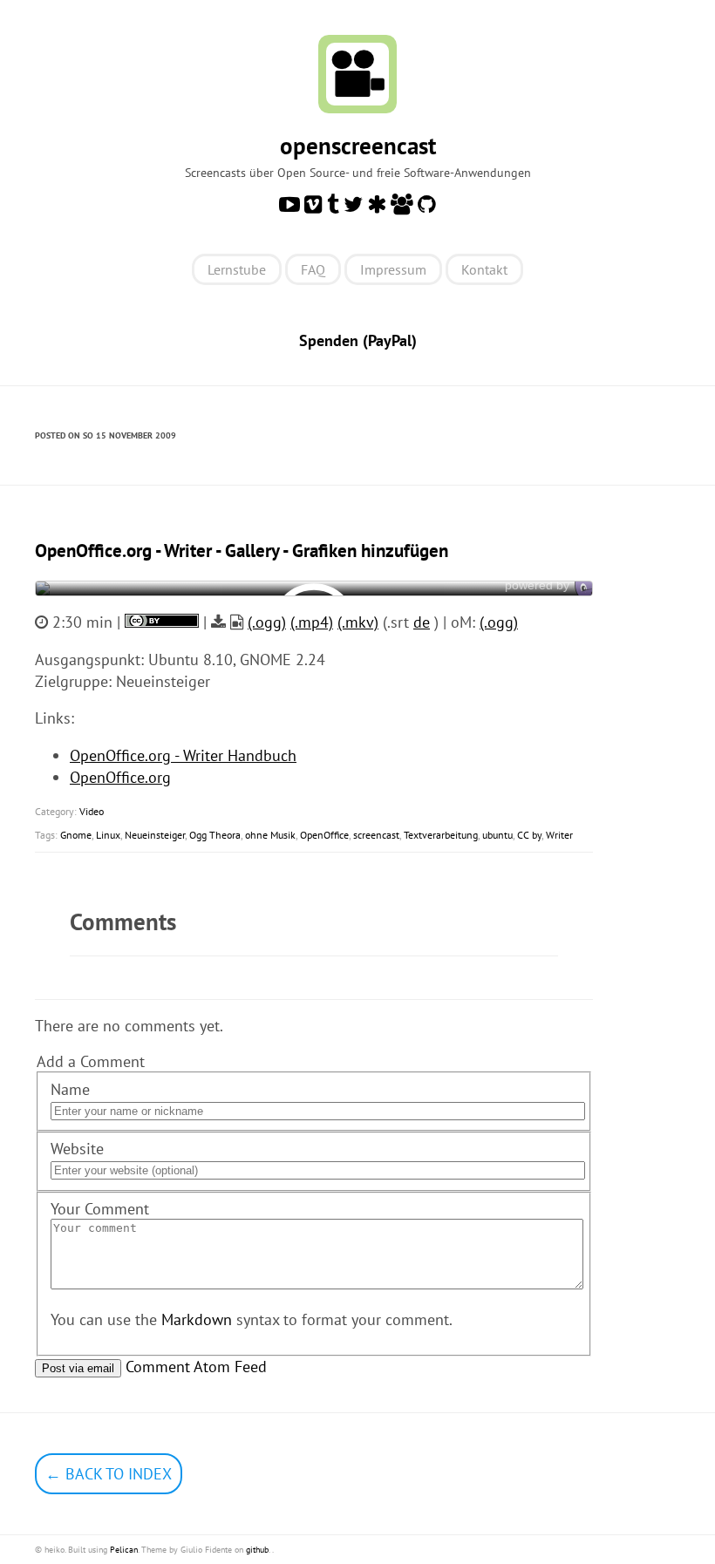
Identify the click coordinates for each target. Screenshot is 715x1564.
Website (77, 1149)
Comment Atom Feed (196, 1367)
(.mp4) (311, 622)
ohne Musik (270, 834)
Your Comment (100, 1209)
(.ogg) (267, 622)
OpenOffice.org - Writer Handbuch (183, 755)
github (257, 1549)
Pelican (124, 1549)
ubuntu (497, 834)
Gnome (76, 834)
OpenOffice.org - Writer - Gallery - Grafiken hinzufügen (241, 550)
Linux (108, 834)
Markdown (196, 1319)
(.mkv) (357, 622)
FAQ (313, 269)
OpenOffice (324, 834)
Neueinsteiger (155, 834)
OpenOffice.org (120, 777)
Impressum (393, 269)
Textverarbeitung (441, 834)
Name (70, 1089)
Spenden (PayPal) (358, 340)
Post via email (78, 1368)
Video (91, 811)
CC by (529, 834)
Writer (559, 834)
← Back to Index (108, 1474)
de (421, 622)
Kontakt (484, 269)
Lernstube (237, 269)
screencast (376, 834)
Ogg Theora (215, 834)
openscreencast (358, 145)
